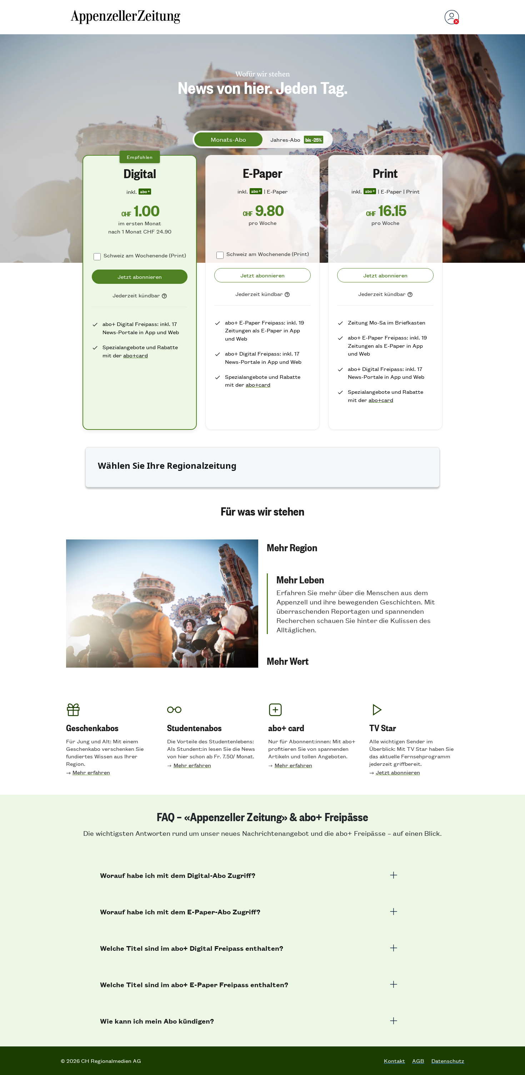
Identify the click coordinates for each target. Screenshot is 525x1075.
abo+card (135, 355)
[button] (363, 547)
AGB (418, 1061)
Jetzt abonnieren (398, 772)
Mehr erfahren (91, 772)
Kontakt (394, 1061)
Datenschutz (447, 1061)
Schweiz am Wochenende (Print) (145, 255)
